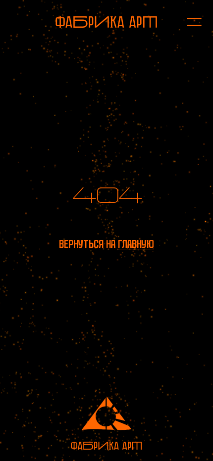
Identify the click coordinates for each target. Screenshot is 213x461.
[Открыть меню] (189, 22)
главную (136, 244)
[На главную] (106, 22)
